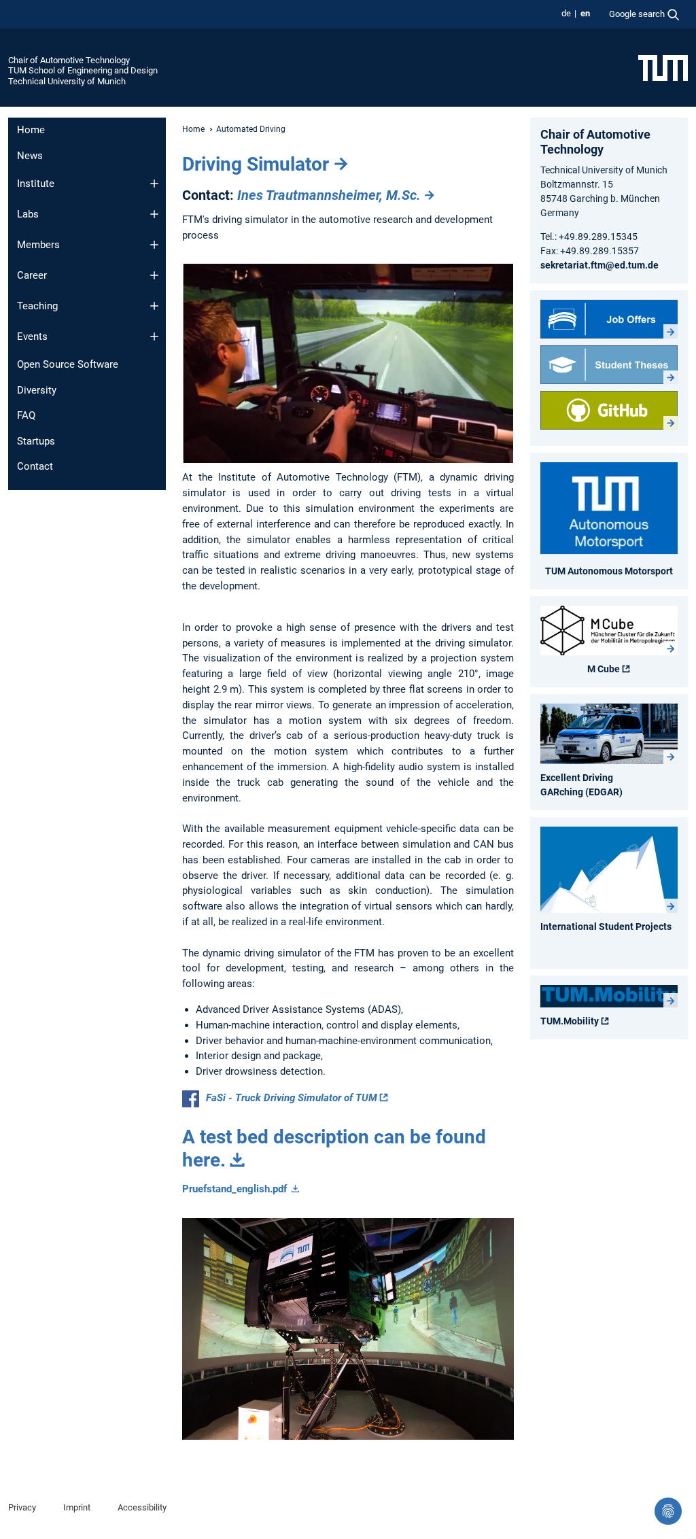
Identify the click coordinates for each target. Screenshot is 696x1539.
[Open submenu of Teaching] (154, 306)
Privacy (22, 1507)
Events (32, 336)
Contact (35, 466)
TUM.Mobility (569, 1021)
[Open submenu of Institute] (154, 183)
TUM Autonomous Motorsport (609, 571)
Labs (28, 214)
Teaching (37, 306)
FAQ (26, 415)
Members (38, 245)
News (30, 156)
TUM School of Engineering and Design (83, 70)
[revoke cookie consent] (668, 1511)
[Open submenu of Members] (154, 245)
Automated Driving (250, 129)
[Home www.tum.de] (663, 67)
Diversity (36, 390)
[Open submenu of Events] (154, 336)
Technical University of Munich (67, 81)
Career (32, 275)
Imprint (76, 1507)
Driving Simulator (255, 164)
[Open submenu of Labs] (154, 214)
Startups (36, 441)
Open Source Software (67, 364)
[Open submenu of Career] (154, 275)
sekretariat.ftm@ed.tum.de (599, 265)
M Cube (603, 668)
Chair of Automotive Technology (69, 60)
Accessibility (142, 1507)
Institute (35, 183)
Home (31, 130)
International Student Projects (606, 926)
